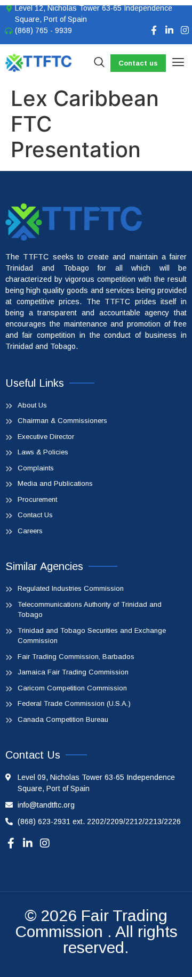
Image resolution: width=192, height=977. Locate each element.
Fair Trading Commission (91, 923)
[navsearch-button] (99, 63)
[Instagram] (184, 30)
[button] (178, 63)
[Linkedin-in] (169, 30)
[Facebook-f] (153, 30)
